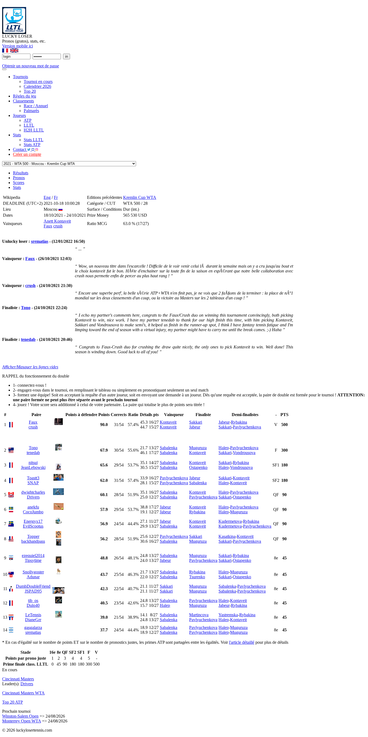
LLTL (29, 125)
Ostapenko (198, 467)
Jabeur (194, 427)
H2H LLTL (34, 130)
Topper (33, 536)
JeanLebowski (33, 467)
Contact (20, 149)
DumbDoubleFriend (33, 586)
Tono (25, 307)
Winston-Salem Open (20, 716)
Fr (56, 197)
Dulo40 (33, 605)
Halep (223, 447)
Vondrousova (244, 452)
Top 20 (30, 91)
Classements (23, 101)
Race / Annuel (36, 105)
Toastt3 (33, 478)
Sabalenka (168, 447)
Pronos (19, 177)
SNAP (33, 482)
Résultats (20, 173)
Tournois (20, 76)
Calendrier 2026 (37, 86)
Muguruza (198, 447)
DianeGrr (33, 619)
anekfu (33, 507)
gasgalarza (33, 627)
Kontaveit (168, 422)
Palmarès (31, 110)
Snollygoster (33, 572)
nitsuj (33, 462)
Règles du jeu (24, 96)
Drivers (33, 497)
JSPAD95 (33, 591)
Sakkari (195, 422)
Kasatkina (226, 536)
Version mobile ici (17, 46)
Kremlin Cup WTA (139, 197)
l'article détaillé (241, 642)
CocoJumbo (33, 512)
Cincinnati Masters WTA (23, 693)
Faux (48, 226)
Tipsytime (33, 560)
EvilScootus (33, 526)
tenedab (28, 339)
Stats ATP (32, 144)
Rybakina (239, 422)
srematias (39, 241)
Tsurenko (197, 577)
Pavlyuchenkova (247, 427)
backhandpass (33, 541)
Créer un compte (27, 154)
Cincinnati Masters (18, 679)
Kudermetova (230, 521)
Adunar (33, 577)
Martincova (199, 615)
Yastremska (228, 615)
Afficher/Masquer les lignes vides (30, 367)
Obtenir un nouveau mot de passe (30, 66)
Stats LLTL (33, 139)
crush (58, 226)
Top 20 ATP (12, 702)
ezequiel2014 (33, 555)
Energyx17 (33, 521)
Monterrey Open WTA (21, 721)
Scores (18, 182)
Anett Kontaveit (57, 221)
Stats (17, 135)
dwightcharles (33, 492)
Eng (47, 197)
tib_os (33, 600)
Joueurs (19, 115)
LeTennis (33, 615)
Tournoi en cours (38, 81)
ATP (28, 120)
